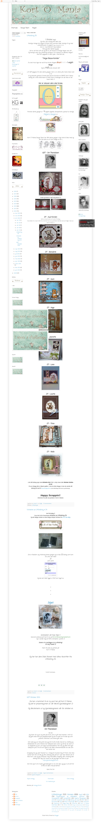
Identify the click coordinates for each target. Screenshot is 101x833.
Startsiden (51, 779)
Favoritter (74, 803)
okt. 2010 (17, 218)
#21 (59, 806)
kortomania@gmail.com (46, 488)
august (76, 808)
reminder (85, 810)
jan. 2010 (17, 270)
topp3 (80, 795)
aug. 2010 (17, 251)
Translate (17, 36)
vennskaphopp (55, 811)
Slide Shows (71, 808)
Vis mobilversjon (50, 781)
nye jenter (72, 810)
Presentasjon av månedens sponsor (70, 796)
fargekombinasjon (84, 808)
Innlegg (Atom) (37, 785)
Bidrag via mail (75, 800)
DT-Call (79, 802)
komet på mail (55, 810)
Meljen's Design (49, 114)
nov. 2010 (17, 216)
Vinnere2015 (56, 798)
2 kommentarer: (47, 691)
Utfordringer (35, 505)
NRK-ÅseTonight (59, 808)
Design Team (25, 28)
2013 (15, 204)
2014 (15, 201)
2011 (15, 209)
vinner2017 (86, 802)
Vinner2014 (60, 800)
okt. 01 (18, 230)
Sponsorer (57, 803)
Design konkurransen (77, 805)
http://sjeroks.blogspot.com (50, 760)
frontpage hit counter (15, 65)
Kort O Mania (18, 800)
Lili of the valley (66, 517)
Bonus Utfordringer (69, 802)
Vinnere (34, 693)
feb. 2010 (17, 268)
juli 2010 (17, 254)
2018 (15, 191)
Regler (34, 28)
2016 (15, 196)
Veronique (17, 805)
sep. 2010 (17, 249)
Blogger (57, 815)
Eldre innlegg (70, 779)
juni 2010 (17, 256)
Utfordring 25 (32, 35)
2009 (15, 273)
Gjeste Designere (36, 775)
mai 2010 (18, 259)
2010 (15, 211)
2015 (15, 199)
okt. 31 (18, 220)
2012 (15, 206)
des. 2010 (17, 213)
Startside (14, 28)
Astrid (16, 796)
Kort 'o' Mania (81, 806)
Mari (16, 802)
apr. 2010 (17, 261)
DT (60, 805)
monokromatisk (64, 810)
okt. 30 (19, 223)
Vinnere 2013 (67, 805)
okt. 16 (18, 228)
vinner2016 (67, 798)
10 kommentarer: (47, 503)
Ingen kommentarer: (48, 773)
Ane (16, 794)
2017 (15, 194)
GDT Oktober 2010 (33, 697)
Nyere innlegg (30, 779)
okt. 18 (18, 225)
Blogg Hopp (66, 803)
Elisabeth (17, 798)
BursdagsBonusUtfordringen (71, 806)
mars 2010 (18, 264)
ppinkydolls (79, 810)
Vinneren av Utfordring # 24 (37, 509)
